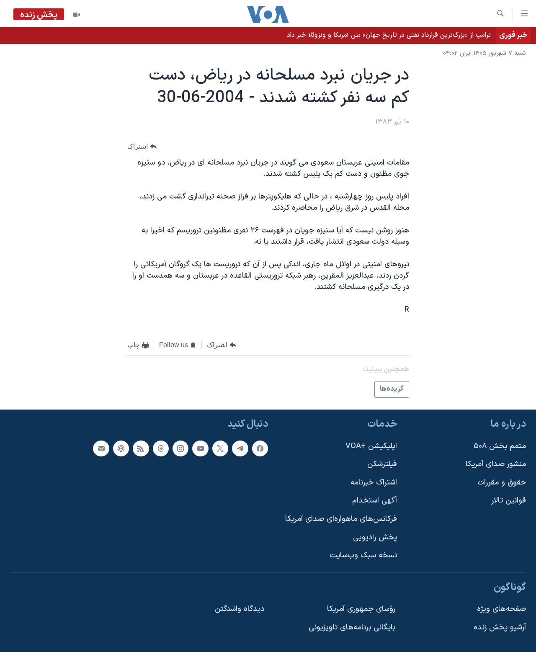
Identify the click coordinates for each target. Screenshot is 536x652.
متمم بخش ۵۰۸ (500, 446)
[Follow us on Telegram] (240, 448)
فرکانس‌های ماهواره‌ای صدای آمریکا (341, 519)
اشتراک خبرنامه (373, 482)
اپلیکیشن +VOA (371, 446)
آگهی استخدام (374, 500)
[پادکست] (121, 448)
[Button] (142, 146)
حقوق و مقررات (501, 482)
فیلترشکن (382, 464)
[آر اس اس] (141, 448)
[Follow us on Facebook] (260, 448)
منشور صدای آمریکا (496, 464)
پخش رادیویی (375, 537)
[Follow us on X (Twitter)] (220, 448)
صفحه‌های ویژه (501, 609)
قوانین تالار (508, 500)
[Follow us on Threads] (161, 448)
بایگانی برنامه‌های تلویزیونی (352, 627)
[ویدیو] (76, 14)
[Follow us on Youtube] (200, 448)
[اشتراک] (101, 448)
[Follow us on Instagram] (180, 448)
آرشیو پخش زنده (500, 627)
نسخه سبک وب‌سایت (363, 555)
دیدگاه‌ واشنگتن (239, 609)
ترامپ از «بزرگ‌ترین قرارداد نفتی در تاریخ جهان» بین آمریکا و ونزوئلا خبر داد (389, 35)
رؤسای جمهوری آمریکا (361, 609)
